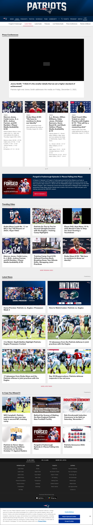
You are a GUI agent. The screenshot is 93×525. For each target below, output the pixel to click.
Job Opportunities (72, 486)
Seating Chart (54, 480)
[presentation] (90, 169)
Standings (37, 486)
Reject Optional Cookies (69, 516)
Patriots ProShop (72, 468)
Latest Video (21, 471)
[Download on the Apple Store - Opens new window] (40, 498)
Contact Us (72, 489)
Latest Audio (21, 474)
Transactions (38, 480)
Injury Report (38, 474)
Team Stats (37, 477)
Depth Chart (38, 471)
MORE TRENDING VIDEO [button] (46, 270)
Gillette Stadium (54, 483)
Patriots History (20, 483)
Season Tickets (54, 474)
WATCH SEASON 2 (40, 194)
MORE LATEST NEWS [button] (46, 386)
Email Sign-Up (72, 474)
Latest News (21, 468)
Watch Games (54, 486)
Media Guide (73, 483)
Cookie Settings (69, 512)
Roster (37, 468)
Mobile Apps (73, 480)
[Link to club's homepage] (5, 19)
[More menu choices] (58, 19)
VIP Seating (54, 477)
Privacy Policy (34, 521)
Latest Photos (20, 477)
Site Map (21, 489)
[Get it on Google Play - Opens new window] (52, 499)
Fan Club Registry (72, 471)
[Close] (90, 516)
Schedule (37, 483)
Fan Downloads (72, 477)
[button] (46, 64)
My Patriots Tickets (54, 471)
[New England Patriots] (46, 506)
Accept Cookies (69, 521)
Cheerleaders (21, 486)
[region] (46, 516)
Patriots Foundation (21, 480)
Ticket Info (54, 468)
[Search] (61, 19)
